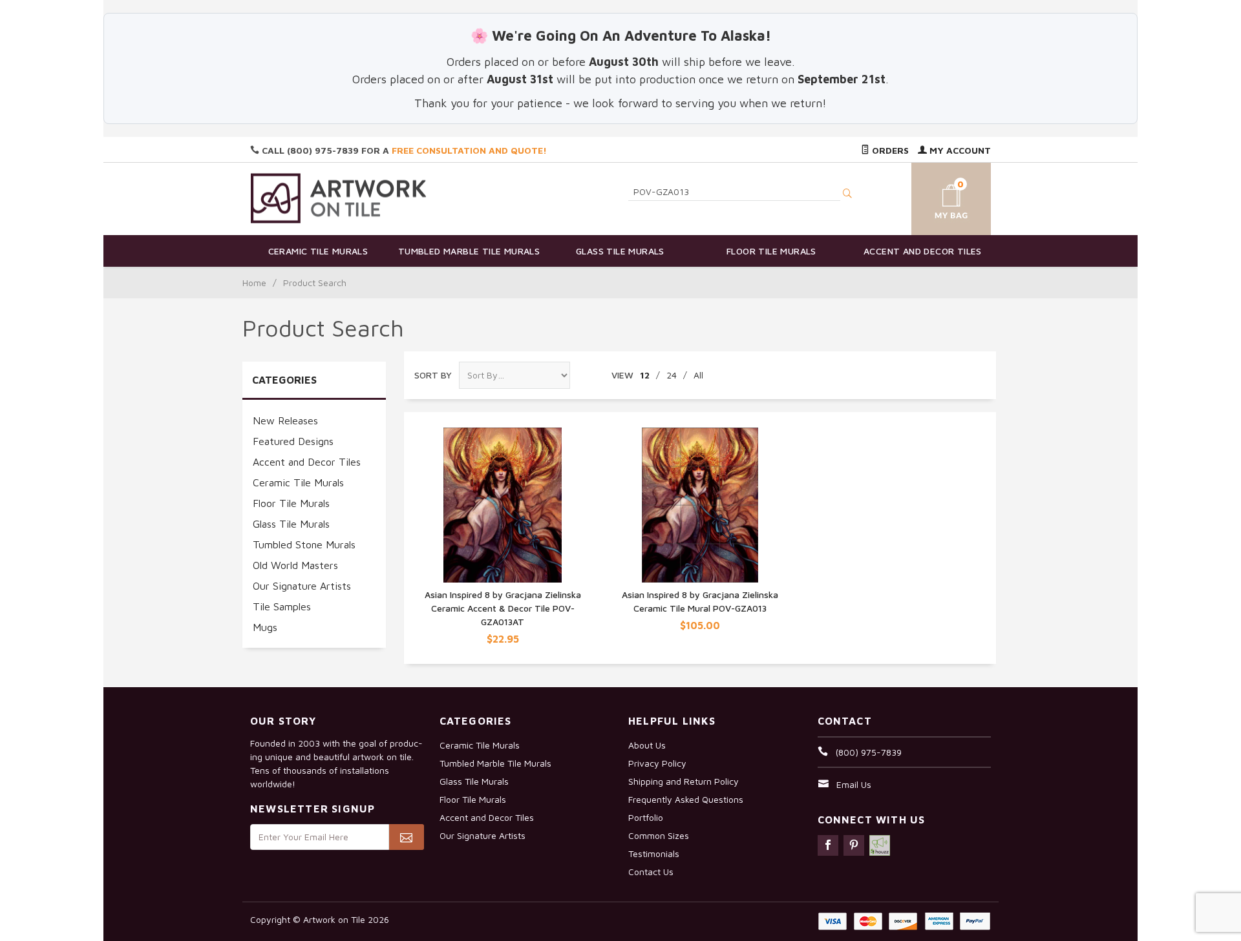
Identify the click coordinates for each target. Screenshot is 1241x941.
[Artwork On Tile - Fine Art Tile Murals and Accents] (338, 197)
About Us (647, 744)
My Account (959, 150)
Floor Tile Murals (771, 250)
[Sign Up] (406, 837)
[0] (935, 196)
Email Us (853, 784)
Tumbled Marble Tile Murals (469, 250)
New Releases (285, 420)
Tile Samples (282, 606)
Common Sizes (658, 835)
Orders (889, 150)
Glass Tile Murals (620, 250)
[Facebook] (828, 845)
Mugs (265, 627)
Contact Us (651, 871)
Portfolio (645, 817)
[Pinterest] (853, 845)
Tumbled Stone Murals (304, 544)
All (698, 374)
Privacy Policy (657, 763)
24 (671, 374)
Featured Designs (293, 441)
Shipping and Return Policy (683, 781)
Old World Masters (295, 565)
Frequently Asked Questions (685, 799)
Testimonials (653, 853)
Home (254, 282)
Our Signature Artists (302, 586)
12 (645, 374)
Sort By (433, 374)
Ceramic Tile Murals (318, 250)
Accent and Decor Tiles (923, 250)
